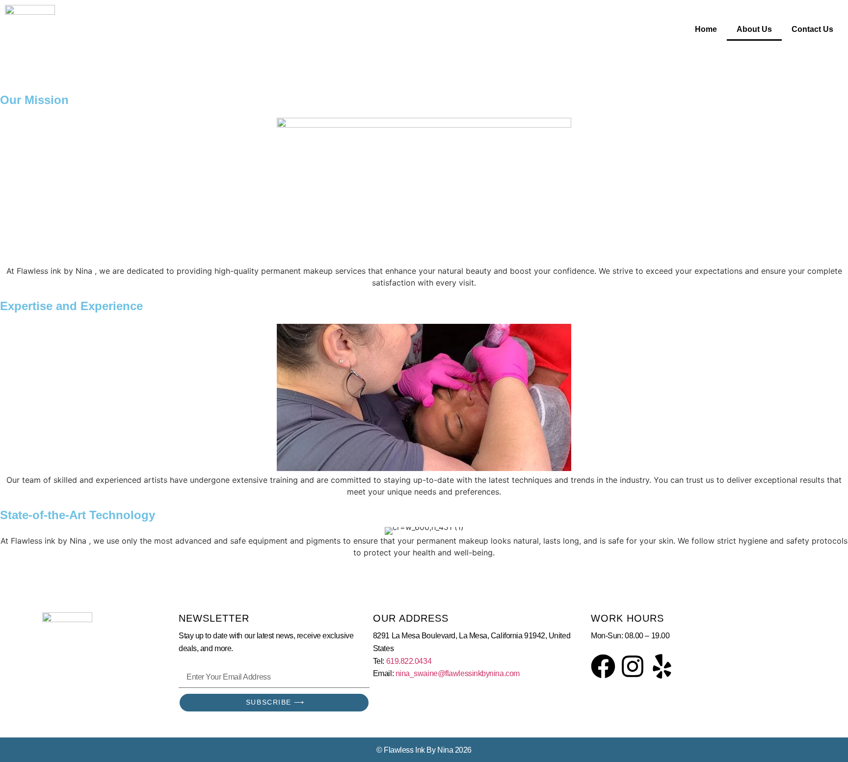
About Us (754, 29)
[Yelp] (662, 666)
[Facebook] (603, 666)
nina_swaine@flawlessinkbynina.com (458, 673)
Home (706, 29)
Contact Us (812, 29)
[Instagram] (632, 666)
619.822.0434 (409, 661)
